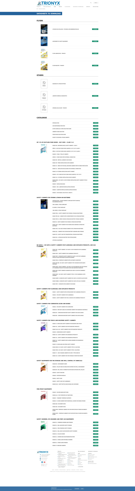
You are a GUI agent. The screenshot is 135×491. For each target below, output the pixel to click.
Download (95, 29)
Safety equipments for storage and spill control (71, 454)
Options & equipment (57, 240)
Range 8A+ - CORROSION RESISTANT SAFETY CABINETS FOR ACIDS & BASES (68, 312)
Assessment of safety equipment (60, 41)
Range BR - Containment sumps (60, 363)
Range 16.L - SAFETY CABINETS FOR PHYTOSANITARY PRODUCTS (66, 326)
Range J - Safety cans (57, 378)
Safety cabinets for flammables (61, 460)
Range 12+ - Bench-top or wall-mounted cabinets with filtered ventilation (70, 165)
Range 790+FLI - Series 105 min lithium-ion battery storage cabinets (68, 219)
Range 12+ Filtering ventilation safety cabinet (63, 171)
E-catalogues (67, 6)
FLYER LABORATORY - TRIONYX (59, 53)
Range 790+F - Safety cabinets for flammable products (65, 253)
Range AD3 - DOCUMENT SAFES (59, 406)
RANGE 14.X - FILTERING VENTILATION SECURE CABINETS (64, 177)
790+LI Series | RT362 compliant (60, 204)
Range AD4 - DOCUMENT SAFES (59, 403)
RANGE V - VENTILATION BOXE (59, 184)
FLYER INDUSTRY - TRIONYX (58, 65)
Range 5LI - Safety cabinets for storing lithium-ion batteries (67, 221)
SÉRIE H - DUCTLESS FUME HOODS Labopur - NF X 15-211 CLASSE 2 (66, 151)
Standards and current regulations (61, 453)
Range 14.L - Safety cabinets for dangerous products (65, 337)
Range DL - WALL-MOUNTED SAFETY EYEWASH (62, 425)
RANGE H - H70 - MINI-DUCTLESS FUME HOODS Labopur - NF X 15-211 (67, 174)
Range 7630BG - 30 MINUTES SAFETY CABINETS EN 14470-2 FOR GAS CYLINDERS (69, 281)
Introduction (56, 123)
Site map (77, 469)
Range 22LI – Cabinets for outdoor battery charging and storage (68, 231)
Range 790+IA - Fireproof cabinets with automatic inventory (67, 260)
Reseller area (95, 6)
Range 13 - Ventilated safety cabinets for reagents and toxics (67, 323)
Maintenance (80, 464)
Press (79, 461)
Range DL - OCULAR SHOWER (59, 433)
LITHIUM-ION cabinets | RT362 (61, 457)
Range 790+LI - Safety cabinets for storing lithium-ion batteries (67, 213)
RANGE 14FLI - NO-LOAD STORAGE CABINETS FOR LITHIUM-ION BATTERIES (68, 228)
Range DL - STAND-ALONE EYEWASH (60, 442)
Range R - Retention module (59, 375)
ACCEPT (82, 488)
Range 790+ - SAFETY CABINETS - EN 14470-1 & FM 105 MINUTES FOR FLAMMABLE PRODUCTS (69, 250)
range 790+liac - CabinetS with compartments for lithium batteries (68, 216)
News (55, 6)
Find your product (47, 6)
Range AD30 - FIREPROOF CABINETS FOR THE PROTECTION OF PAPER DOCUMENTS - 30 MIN (70, 410)
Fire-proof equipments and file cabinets (72, 456)
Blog (79, 456)
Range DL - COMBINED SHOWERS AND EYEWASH (63, 422)
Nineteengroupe (83, 471)
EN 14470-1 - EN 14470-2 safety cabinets (62, 458)
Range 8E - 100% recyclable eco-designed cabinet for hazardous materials (70, 309)
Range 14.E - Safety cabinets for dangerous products (65, 334)
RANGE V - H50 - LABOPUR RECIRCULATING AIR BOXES (64, 186)
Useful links (80, 462)
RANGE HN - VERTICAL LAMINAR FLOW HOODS (62, 160)
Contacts (88, 6)
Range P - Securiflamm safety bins (60, 392)
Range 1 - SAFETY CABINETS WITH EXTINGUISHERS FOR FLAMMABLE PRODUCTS (69, 292)
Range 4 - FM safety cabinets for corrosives (63, 306)
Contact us (90, 459)
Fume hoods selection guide (59, 134)
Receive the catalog (71, 465)
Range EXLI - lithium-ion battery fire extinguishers (64, 237)
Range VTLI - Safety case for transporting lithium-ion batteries (67, 234)
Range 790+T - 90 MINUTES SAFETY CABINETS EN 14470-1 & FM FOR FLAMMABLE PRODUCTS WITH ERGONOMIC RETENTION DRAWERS (69, 257)
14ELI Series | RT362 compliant (59, 210)
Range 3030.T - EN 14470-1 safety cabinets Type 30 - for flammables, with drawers (69, 275)
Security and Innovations (82, 454)
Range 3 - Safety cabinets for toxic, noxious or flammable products (69, 297)
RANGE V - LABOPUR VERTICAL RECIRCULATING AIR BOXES (65, 189)
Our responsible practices (59, 125)
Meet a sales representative (93, 456)
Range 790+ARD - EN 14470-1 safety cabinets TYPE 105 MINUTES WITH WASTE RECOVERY (69, 263)
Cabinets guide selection (58, 131)
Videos (69, 459)
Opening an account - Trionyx (60, 108)
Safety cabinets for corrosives (61, 462)
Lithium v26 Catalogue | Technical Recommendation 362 (66, 29)
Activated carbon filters (71, 452)
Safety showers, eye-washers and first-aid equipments (72, 458)
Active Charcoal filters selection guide (62, 128)
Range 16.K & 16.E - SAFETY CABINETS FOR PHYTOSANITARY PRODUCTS (67, 329)
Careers (80, 463)
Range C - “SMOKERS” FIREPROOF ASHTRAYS (62, 398)
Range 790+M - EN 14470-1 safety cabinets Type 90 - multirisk (66, 350)
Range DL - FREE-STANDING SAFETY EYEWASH (62, 428)
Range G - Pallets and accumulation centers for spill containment (68, 366)
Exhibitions (80, 455)
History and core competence (83, 460)
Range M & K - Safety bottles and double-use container (65, 384)
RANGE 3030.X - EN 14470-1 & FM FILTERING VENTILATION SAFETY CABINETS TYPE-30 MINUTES (70, 181)
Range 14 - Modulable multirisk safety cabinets (64, 344)
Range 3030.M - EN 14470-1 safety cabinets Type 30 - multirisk (66, 347)
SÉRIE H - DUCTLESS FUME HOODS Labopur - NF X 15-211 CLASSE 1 (66, 148)
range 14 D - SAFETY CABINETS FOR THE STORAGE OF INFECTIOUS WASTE (68, 355)
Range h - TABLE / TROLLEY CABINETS (60, 154)
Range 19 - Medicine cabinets (59, 445)
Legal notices (68, 469)
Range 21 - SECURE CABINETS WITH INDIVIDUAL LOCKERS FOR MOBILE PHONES (69, 401)
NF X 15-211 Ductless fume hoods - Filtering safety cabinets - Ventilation (62, 466)
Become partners (91, 458)
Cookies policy (73, 469)
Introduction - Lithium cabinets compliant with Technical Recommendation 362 (66, 201)
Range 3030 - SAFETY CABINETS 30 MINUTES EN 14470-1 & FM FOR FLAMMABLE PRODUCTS (69, 271)
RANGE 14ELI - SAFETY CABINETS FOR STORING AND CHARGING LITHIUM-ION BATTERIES (68, 225)
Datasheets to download (78, 6)
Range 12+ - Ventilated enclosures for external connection (67, 168)
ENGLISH (96, 2)
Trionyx (60, 6)
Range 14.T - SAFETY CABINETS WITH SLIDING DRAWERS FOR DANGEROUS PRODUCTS (68, 341)
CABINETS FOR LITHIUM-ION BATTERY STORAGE (62, 455)
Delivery (69, 462)
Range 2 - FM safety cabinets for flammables (63, 294)
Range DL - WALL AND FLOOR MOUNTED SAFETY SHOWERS (65, 431)
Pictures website (70, 461)
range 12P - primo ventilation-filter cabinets (63, 162)
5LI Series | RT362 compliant (59, 207)
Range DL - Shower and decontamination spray (64, 436)
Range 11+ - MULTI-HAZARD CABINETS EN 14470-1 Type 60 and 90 (66, 352)
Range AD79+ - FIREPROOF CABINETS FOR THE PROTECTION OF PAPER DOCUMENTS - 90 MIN (70, 414)
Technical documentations (93, 463)
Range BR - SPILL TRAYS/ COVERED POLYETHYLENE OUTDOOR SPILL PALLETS (68, 369)
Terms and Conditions (62, 469)
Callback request (91, 455)
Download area (70, 460)
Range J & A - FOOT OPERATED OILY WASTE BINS (63, 395)
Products (39, 6)
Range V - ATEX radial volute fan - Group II (62, 192)
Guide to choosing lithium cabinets (61, 137)
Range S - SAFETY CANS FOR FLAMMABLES (61, 381)
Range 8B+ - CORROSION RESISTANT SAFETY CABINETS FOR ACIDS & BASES (68, 315)
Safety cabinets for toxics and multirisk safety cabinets (62, 464)
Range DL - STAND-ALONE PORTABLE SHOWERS (62, 439)
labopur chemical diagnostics (60, 95)
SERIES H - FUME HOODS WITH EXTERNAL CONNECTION (64, 157)
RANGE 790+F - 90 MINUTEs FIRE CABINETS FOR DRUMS (64, 284)
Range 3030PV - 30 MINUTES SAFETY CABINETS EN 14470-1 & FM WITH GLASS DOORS (70, 278)
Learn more (77, 488)
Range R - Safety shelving (58, 372)
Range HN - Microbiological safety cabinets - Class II (65, 145)
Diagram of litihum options (59, 83)
